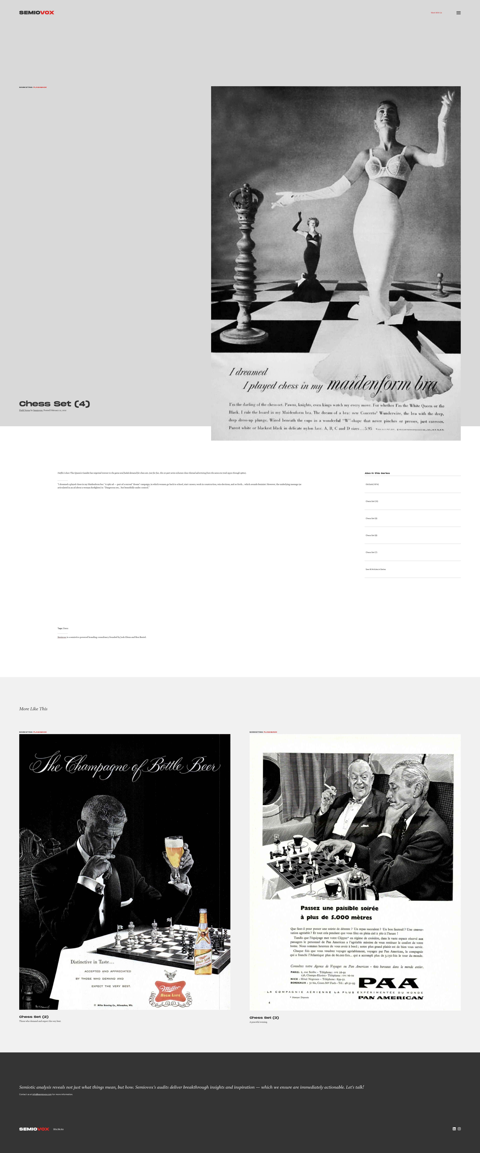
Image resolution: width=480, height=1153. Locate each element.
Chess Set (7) (371, 552)
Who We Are (58, 1129)
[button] (458, 13)
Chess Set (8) (371, 535)
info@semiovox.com (42, 1094)
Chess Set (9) (371, 518)
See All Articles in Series (376, 569)
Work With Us (436, 12)
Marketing (26, 87)
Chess (65, 628)
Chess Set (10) (372, 501)
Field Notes (24, 410)
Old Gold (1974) (372, 484)
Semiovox (37, 410)
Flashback (40, 87)
